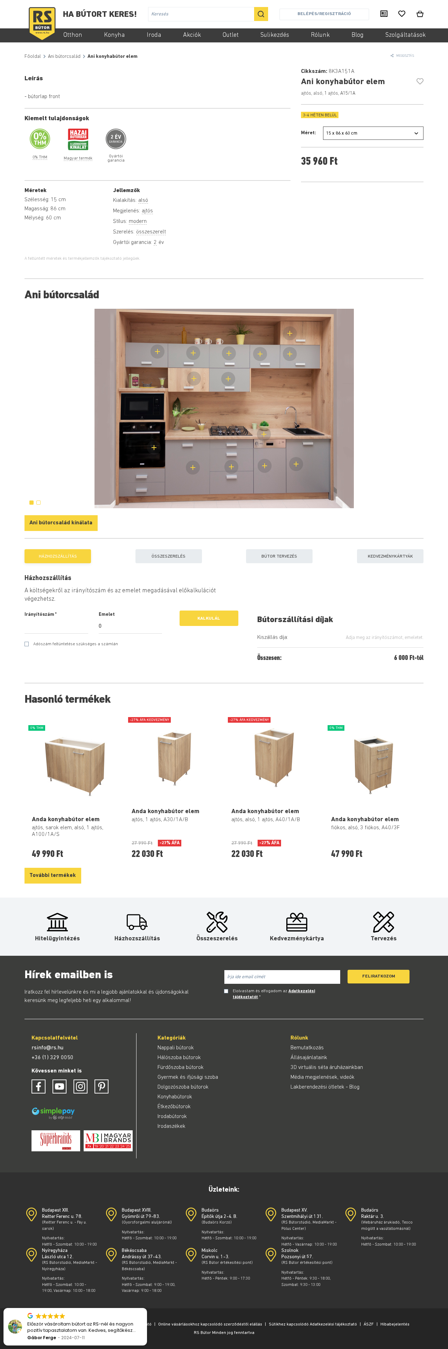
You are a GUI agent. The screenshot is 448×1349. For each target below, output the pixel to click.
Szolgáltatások (405, 35)
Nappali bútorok (176, 1048)
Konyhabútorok (175, 1097)
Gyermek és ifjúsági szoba (188, 1077)
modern (138, 221)
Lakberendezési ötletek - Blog (324, 1087)
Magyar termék (78, 158)
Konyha (114, 35)
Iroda (154, 35)
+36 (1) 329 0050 (52, 1058)
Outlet (231, 35)
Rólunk (320, 35)
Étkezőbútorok (174, 1107)
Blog (357, 35)
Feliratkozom (378, 976)
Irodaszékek (172, 1126)
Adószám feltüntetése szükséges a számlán (75, 644)
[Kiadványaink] (383, 14)
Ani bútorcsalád (64, 56)
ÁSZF (369, 1324)
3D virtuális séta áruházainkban (326, 1067)
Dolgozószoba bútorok (183, 1087)
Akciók (192, 35)
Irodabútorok (172, 1116)
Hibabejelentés (395, 1324)
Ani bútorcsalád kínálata (60, 523)
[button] (146, 1308)
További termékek (52, 875)
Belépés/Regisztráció (324, 14)
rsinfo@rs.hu (47, 1048)
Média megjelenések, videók (322, 1077)
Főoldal (32, 56)
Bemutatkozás (307, 1048)
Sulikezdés (274, 35)
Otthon (72, 35)
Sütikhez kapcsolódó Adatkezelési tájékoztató (313, 1324)
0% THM (40, 157)
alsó (143, 200)
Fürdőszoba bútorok (181, 1067)
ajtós (147, 211)
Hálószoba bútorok (179, 1058)
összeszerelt (151, 232)
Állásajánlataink (308, 1058)
